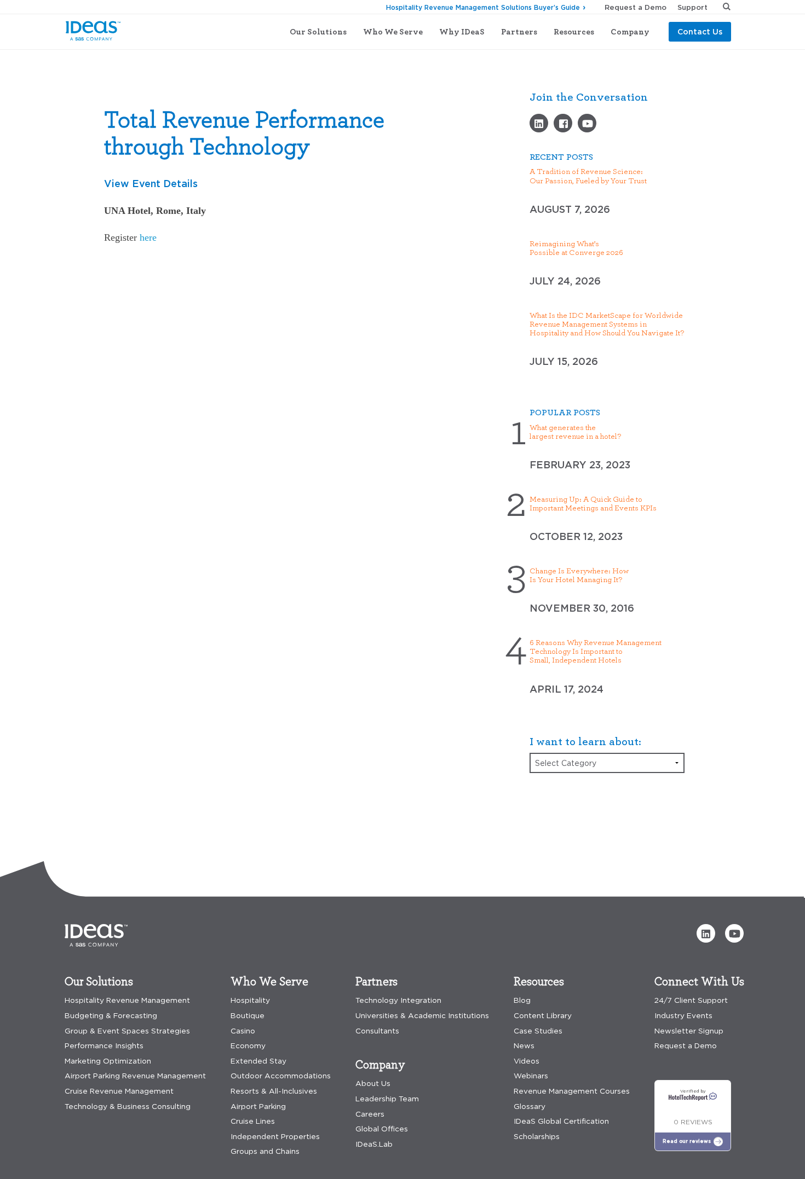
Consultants (377, 1031)
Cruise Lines (253, 1121)
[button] (706, 933)
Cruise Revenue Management (119, 1091)
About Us (372, 1083)
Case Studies (538, 1031)
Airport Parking (258, 1106)
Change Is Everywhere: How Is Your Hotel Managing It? (579, 575)
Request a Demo (635, 7)
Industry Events (683, 1015)
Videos (587, 123)
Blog (522, 1000)
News (524, 1045)
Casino (243, 1031)
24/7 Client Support (691, 1000)
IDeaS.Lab (374, 1144)
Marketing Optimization (108, 1061)
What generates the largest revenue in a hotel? (575, 431)
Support (692, 7)
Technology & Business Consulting (128, 1106)
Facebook (563, 123)
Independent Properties (275, 1136)
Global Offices (381, 1128)
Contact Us (699, 31)
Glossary (529, 1106)
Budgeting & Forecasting (111, 1015)
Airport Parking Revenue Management (135, 1075)
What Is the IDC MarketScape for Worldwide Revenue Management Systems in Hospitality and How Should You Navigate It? (607, 324)
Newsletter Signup (688, 1031)
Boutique (247, 1015)
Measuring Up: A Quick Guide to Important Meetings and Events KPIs (593, 503)
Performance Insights (104, 1045)
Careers (369, 1114)
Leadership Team (387, 1098)
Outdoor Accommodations (281, 1075)
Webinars (531, 1075)
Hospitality (250, 1000)
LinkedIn (539, 123)
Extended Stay (258, 1061)
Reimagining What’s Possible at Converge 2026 (576, 248)
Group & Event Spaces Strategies (127, 1031)
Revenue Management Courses (572, 1091)
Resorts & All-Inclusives (274, 1091)
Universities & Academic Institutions (422, 1015)
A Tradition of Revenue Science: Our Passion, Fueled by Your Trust (588, 175)
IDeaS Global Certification (561, 1121)
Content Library (543, 1015)
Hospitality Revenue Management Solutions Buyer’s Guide (483, 7)
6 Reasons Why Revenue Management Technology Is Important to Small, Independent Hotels (596, 651)
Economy (248, 1045)
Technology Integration (398, 1000)
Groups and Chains (265, 1151)
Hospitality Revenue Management (127, 1000)
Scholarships (537, 1136)
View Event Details (151, 183)
